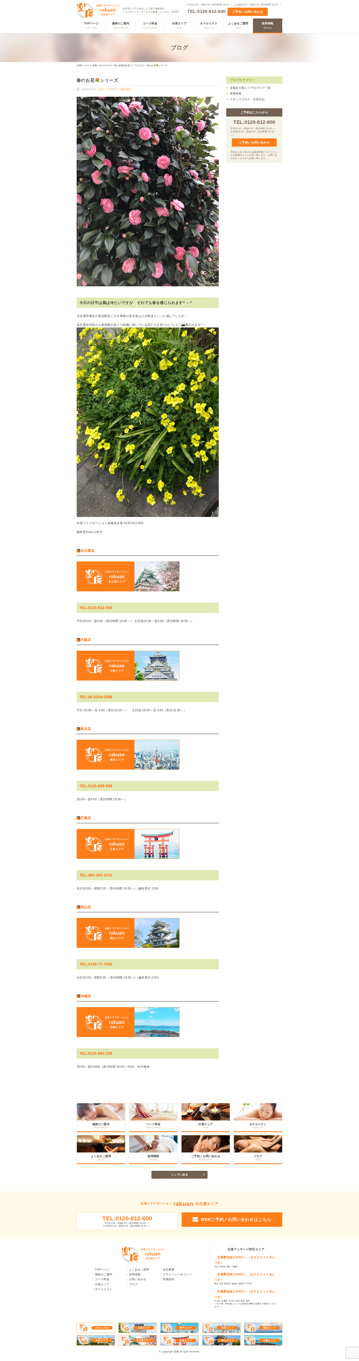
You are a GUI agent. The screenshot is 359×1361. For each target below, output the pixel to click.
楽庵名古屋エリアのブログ (132, 65)
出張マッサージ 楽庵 (87, 65)
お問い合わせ (137, 1279)
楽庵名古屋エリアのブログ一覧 (250, 87)
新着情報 (236, 93)
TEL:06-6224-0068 (95, 697)
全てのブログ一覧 (107, 65)
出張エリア (179, 25)
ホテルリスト (208, 25)
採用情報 (267, 25)
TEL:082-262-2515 (95, 875)
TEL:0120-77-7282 (95, 964)
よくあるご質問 (238, 25)
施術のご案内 (120, 25)
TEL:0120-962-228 (95, 1053)
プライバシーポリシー (177, 1274)
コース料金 (150, 25)
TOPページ (91, 25)
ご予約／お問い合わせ (247, 11)
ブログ (258, 1156)
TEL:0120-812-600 (206, 11)
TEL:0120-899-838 (95, 786)
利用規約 (168, 1279)
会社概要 (168, 1269)
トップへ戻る (179, 1174)
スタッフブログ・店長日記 (247, 99)
